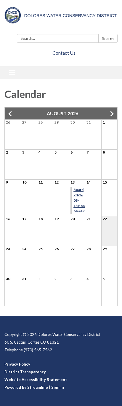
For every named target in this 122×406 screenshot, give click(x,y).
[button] (11, 114)
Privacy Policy (17, 364)
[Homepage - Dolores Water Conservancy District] (61, 18)
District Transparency (25, 371)
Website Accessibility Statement (35, 379)
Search (108, 38)
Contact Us (64, 53)
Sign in (57, 387)
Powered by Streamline (26, 387)
